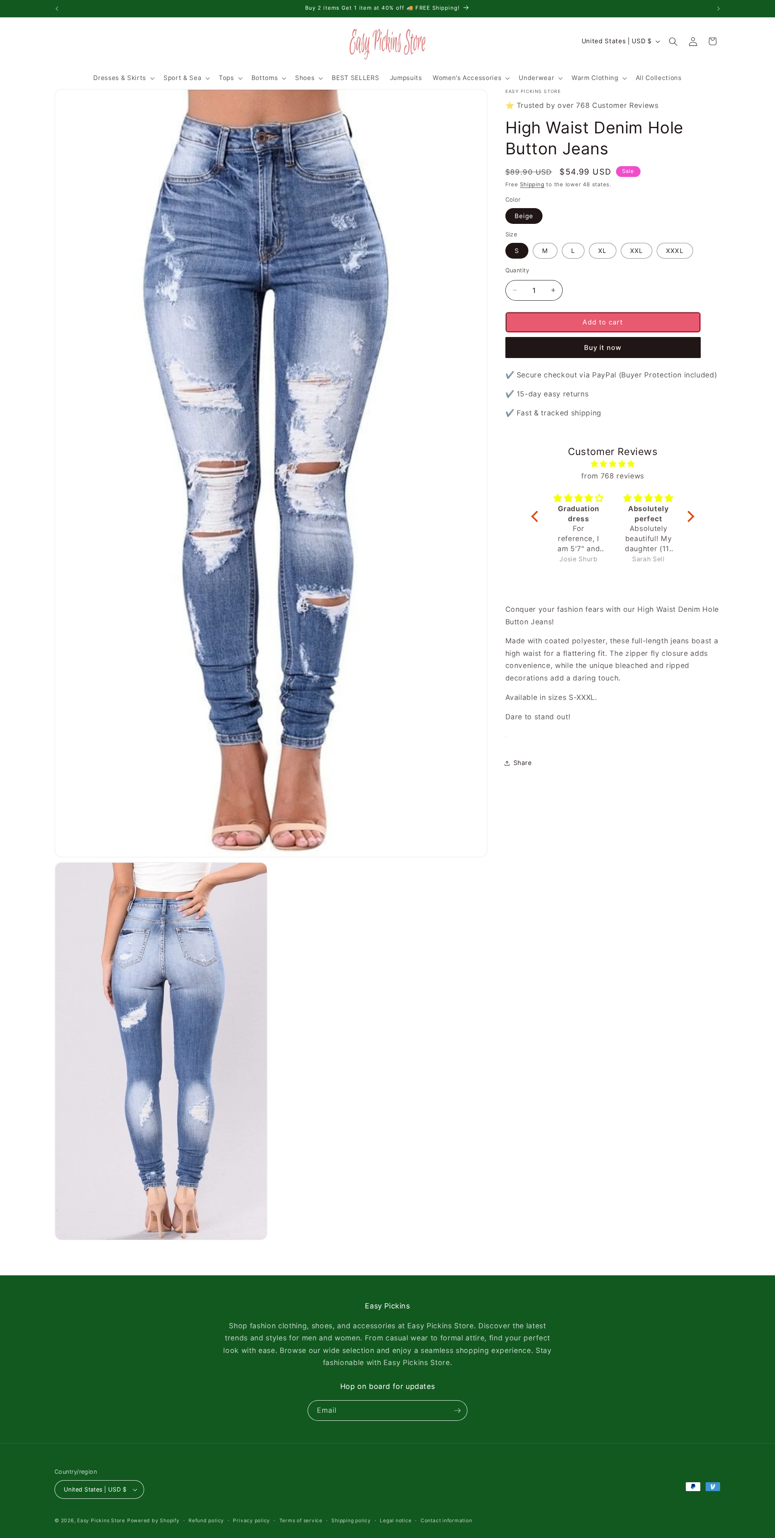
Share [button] (522, 763)
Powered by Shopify (153, 1520)
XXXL (674, 251)
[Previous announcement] (57, 8)
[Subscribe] (457, 1410)
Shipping (532, 184)
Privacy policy (251, 1520)
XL (602, 251)
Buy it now (603, 347)
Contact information (446, 1520)
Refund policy (206, 1520)
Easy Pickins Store (101, 1520)
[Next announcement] (718, 8)
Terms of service (301, 1520)
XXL (636, 251)
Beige (524, 216)
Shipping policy (351, 1520)
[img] (613, 464)
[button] (123, 78)
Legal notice (395, 1520)
